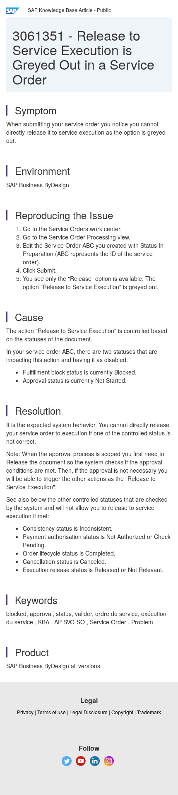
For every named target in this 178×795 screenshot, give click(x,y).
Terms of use (51, 711)
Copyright (122, 711)
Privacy (25, 711)
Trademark (149, 711)
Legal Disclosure (89, 711)
